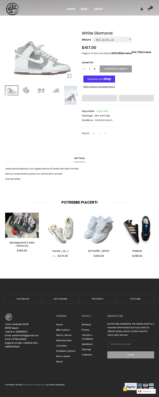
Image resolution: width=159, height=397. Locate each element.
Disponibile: (88, 111)
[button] (99, 98)
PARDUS (99, 251)
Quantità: (88, 62)
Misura (86, 40)
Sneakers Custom (65, 351)
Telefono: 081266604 (16, 331)
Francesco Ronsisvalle (34, 384)
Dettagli (79, 158)
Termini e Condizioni (87, 337)
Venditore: (87, 120)
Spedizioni (87, 344)
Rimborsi (86, 324)
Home (59, 324)
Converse (61, 345)
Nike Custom (63, 329)
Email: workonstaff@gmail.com (22, 335)
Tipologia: (87, 115)
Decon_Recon (64, 335)
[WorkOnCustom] (12, 9)
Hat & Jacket (63, 356)
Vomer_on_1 (22, 251)
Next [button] (76, 94)
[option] (11, 90)
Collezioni (87, 354)
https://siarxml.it (14, 354)
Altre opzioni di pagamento (99, 86)
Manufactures (64, 340)
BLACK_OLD (137, 242)
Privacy (86, 329)
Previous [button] (5, 94)
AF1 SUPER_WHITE (60, 251)
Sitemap (86, 349)
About (59, 361)
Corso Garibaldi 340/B (17, 324)
